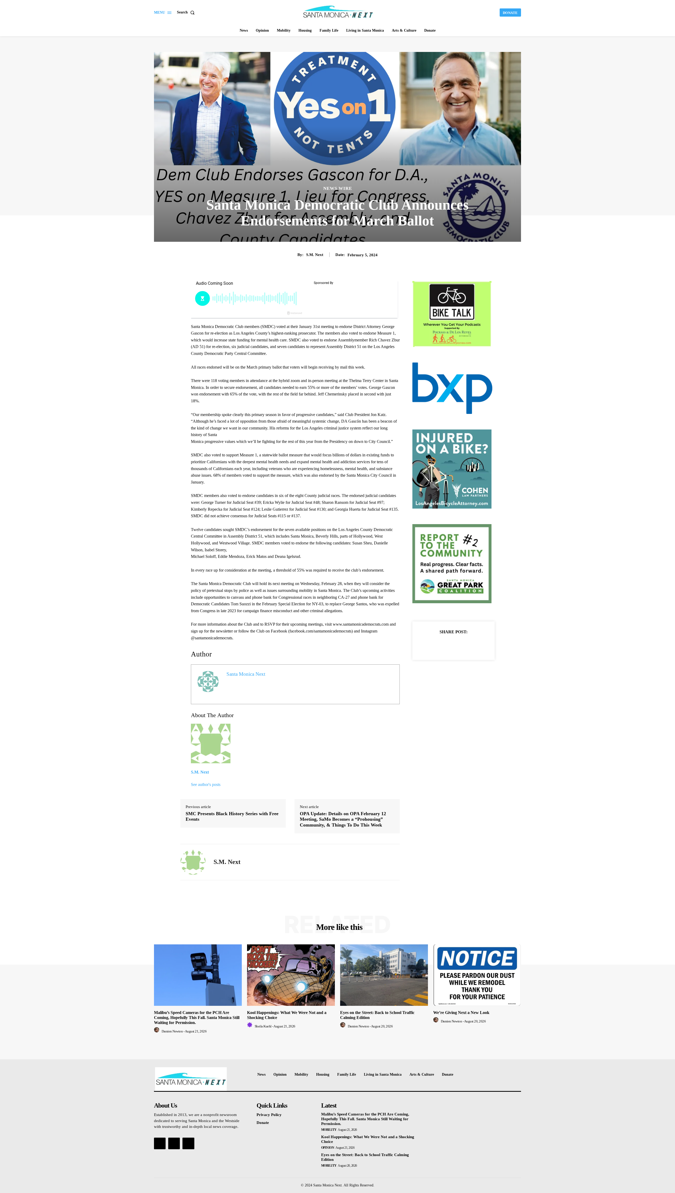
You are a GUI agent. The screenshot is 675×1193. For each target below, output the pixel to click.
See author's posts (205, 784)
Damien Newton (172, 1031)
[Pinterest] (459, 645)
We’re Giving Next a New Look (461, 1012)
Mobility (329, 1130)
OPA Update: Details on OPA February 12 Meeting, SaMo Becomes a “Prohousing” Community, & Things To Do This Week (343, 819)
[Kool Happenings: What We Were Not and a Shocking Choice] (291, 975)
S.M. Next (314, 255)
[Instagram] (174, 1143)
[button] (187, 12)
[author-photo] (157, 1031)
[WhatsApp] (471, 645)
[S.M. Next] (193, 862)
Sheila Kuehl (263, 1026)
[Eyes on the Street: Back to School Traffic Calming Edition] (384, 975)
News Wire (337, 188)
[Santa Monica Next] (338, 12)
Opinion (327, 1147)
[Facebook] (435, 645)
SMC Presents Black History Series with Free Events (232, 816)
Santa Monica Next (245, 674)
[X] (447, 645)
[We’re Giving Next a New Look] (477, 975)
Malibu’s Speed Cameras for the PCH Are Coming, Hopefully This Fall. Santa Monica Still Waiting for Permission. (196, 1017)
